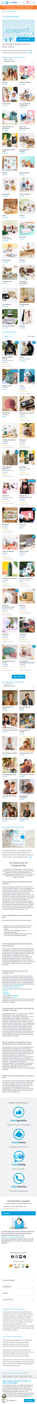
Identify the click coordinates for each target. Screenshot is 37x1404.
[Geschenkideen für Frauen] (10, 697)
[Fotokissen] (10, 486)
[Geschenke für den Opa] (10, 765)
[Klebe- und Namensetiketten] (27, 117)
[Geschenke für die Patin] (27, 765)
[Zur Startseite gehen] (11, 2)
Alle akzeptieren (29, 1400)
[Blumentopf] (27, 430)
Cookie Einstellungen (8, 1400)
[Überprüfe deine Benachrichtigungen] (30, 2)
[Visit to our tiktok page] (24, 1257)
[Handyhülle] (27, 457)
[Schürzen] (27, 316)
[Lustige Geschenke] (27, 73)
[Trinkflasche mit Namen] (10, 569)
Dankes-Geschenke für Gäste (11, 987)
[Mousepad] (10, 624)
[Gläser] (10, 206)
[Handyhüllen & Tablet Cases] (10, 140)
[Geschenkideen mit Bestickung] (10, 117)
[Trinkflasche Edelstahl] (10, 430)
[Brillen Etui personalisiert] (27, 403)
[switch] (4, 1401)
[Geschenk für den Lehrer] (10, 809)
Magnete (16, 995)
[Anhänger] (27, 250)
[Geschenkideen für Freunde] (27, 720)
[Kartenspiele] (10, 185)
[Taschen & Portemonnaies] (10, 227)
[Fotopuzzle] (10, 515)
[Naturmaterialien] (27, 163)
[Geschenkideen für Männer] (27, 697)
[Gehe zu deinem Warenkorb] (33, 2)
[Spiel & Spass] (10, 250)
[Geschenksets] (10, 295)
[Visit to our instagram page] (16, 1257)
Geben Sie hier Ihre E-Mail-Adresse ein (14, 1206)
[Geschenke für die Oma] (27, 743)
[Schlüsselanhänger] (10, 542)
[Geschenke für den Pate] (10, 786)
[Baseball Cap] (10, 403)
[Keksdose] (27, 596)
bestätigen (6, 1213)
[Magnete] (10, 163)
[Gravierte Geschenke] (10, 316)
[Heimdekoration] (10, 272)
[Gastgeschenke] (27, 809)
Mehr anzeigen (18, 676)
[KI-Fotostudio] (10, 94)
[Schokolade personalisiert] (27, 272)
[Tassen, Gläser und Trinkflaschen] (27, 94)
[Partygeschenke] (27, 295)
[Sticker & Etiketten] (27, 185)
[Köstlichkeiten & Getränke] (27, 140)
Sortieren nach (8, 59)
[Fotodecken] (27, 624)
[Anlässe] (10, 73)
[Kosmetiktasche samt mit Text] (10, 652)
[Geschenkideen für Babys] (10, 743)
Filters (6, 336)
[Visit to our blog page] (20, 1257)
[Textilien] (27, 206)
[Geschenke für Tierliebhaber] (27, 786)
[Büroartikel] (27, 227)
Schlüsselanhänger (18, 985)
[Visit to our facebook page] (12, 1257)
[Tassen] (27, 376)
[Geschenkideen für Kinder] (10, 720)
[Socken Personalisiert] (27, 569)
